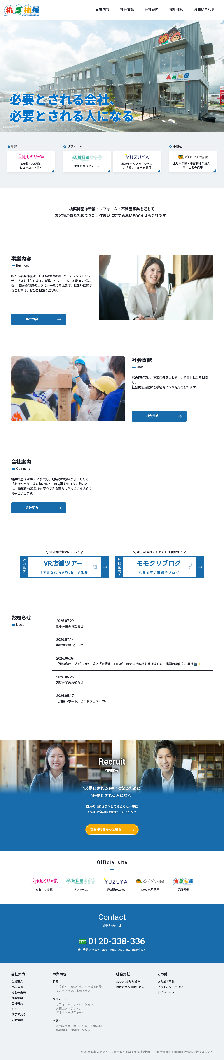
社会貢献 (127, 9)
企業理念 (17, 981)
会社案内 (152, 9)
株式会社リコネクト (200, 1051)
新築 (55, 981)
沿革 (14, 1009)
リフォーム (60, 999)
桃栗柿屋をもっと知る (105, 829)
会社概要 (17, 1003)
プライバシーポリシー (172, 987)
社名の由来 (19, 992)
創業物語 (17, 998)
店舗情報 (17, 1020)
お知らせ (21, 618)
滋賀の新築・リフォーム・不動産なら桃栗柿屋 (121, 1051)
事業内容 (102, 9)
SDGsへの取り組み (128, 981)
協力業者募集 (166, 981)
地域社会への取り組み (130, 987)
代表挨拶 (17, 987)
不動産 (57, 1020)
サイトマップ (166, 992)
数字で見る (19, 1014)
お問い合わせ (204, 9)
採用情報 (176, 9)
